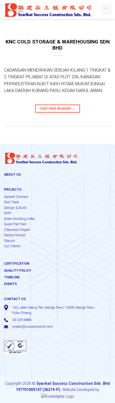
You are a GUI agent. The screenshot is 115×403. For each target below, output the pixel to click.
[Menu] (106, 9)
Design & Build (15, 208)
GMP (7, 213)
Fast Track (11, 202)
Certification (16, 263)
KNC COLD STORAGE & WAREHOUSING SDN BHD (58, 45)
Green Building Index (19, 219)
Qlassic (9, 241)
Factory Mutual (14, 235)
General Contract (16, 197)
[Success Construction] (48, 9)
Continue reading (58, 108)
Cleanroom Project (17, 230)
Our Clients (12, 246)
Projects (12, 189)
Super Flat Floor (15, 224)
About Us (12, 174)
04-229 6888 (21, 320)
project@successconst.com (32, 326)
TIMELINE (12, 277)
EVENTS (10, 284)
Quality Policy (17, 270)
